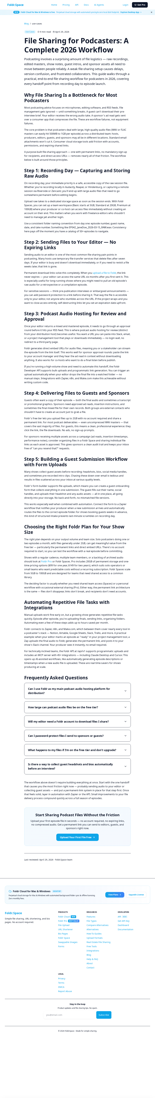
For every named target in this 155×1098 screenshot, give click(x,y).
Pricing (66, 4)
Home (54, 4)
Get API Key (123, 920)
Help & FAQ (92, 959)
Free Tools (92, 946)
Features (91, 916)
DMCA (61, 987)
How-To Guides (94, 933)
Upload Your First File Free (75, 837)
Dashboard (123, 925)
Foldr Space (64, 937)
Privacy (61, 978)
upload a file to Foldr (104, 272)
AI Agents (99, 4)
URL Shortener (65, 929)
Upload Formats (95, 937)
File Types (92, 920)
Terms (61, 982)
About (90, 963)
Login (125, 4)
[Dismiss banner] (151, 12)
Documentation (125, 929)
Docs (86, 4)
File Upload (63, 925)
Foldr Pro (46, 561)
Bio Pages (63, 933)
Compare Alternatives (98, 925)
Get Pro (141, 4)
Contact (90, 967)
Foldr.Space (15, 5)
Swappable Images (68, 942)
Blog (26, 23)
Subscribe (104, 1014)
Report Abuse (65, 991)
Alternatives (93, 929)
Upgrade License (136, 894)
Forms (61, 946)
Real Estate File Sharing (98, 942)
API (76, 4)
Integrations (93, 950)
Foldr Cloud (66, 916)
